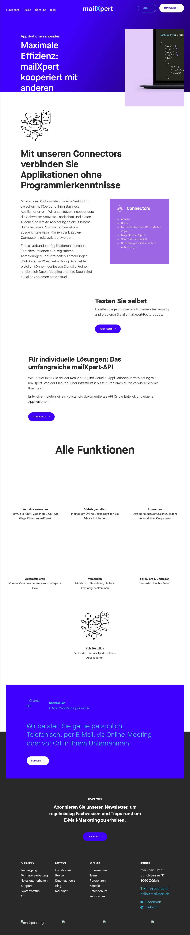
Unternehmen (99, 870)
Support (26, 886)
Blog (53, 10)
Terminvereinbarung (34, 875)
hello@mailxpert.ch (154, 894)
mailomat (61, 891)
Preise (59, 875)
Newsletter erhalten (34, 881)
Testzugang (29, 870)
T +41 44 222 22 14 (154, 888)
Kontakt (95, 886)
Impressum (97, 896)
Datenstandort (65, 881)
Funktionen (63, 870)
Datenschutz (98, 891)
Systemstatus (30, 891)
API (23, 896)
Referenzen (98, 881)
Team (93, 875)
